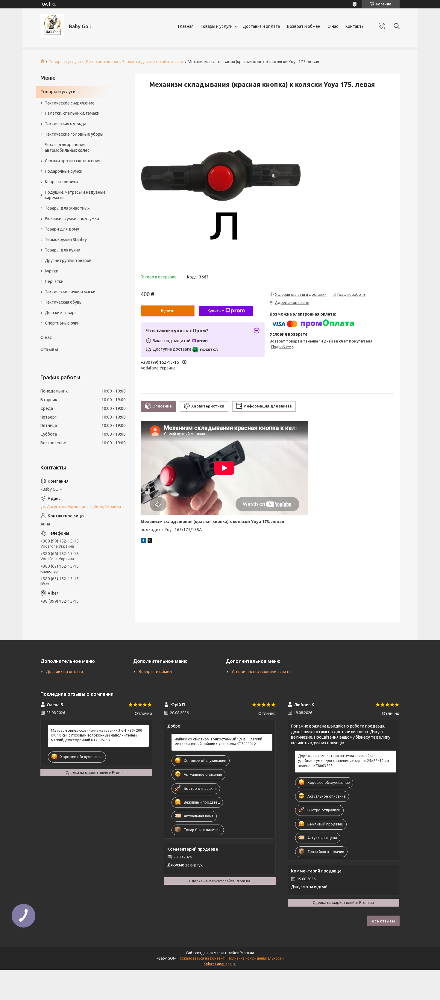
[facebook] (143, 541)
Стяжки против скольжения (72, 160)
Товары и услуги (217, 26)
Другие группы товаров (68, 260)
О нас (332, 26)
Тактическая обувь (63, 302)
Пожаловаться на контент (201, 958)
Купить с (215, 310)
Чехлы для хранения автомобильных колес (67, 147)
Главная (185, 26)
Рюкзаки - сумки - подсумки (72, 218)
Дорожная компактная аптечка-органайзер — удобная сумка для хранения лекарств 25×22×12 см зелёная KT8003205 (343, 760)
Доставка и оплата (261, 26)
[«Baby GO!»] (52, 26)
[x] (150, 541)
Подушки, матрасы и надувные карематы (75, 195)
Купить (167, 310)
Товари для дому (62, 229)
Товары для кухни (62, 250)
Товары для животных (67, 208)
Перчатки (54, 281)
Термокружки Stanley (66, 239)
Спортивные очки (62, 323)
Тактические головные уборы (74, 134)
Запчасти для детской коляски (152, 61)
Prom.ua (247, 953)
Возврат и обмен (303, 26)
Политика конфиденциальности (255, 958)
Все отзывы (383, 921)
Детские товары (101, 61)
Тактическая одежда (65, 123)
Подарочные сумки (63, 171)
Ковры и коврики (61, 181)
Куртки (51, 271)
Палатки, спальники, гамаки (72, 113)
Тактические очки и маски (70, 291)
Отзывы (49, 349)
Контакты (355, 26)
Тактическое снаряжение (70, 103)
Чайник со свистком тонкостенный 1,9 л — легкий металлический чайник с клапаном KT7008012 (218, 741)
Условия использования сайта (261, 671)
